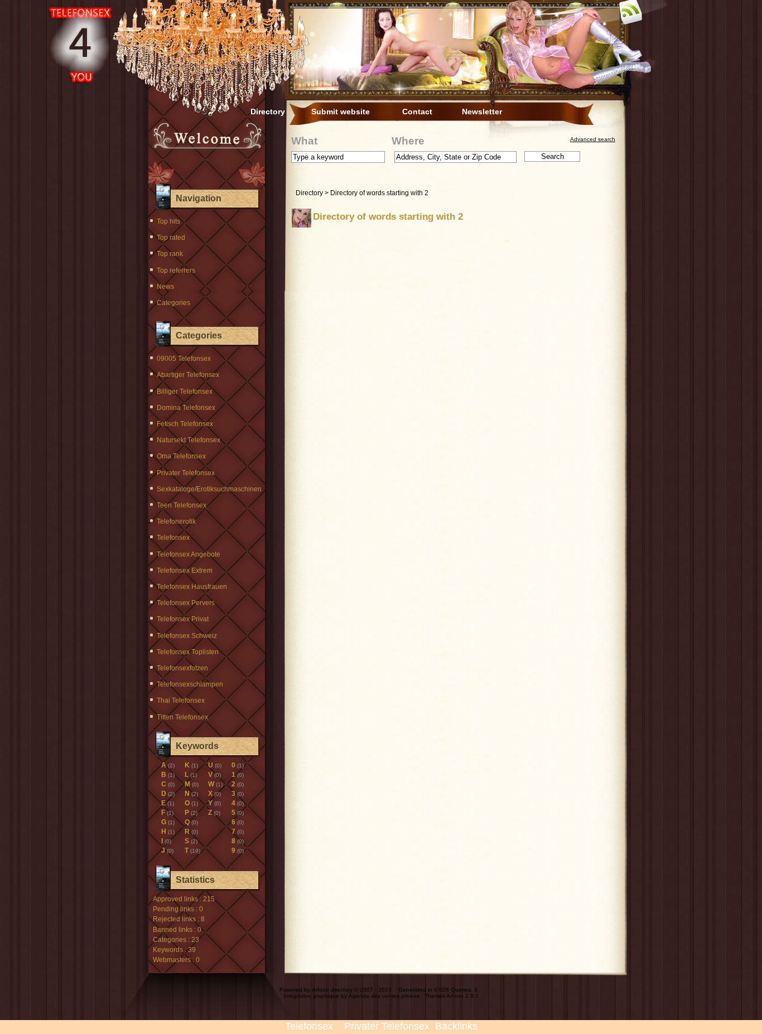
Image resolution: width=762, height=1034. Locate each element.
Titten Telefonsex (182, 717)
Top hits (168, 221)
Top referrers (176, 270)
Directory (267, 111)
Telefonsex (173, 538)
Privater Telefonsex (186, 473)
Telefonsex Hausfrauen (192, 587)
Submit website (340, 111)
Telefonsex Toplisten (188, 652)
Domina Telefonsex (186, 408)
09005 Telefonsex (184, 359)
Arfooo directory (332, 990)
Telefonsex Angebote (188, 554)
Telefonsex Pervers (186, 603)
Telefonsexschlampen (190, 684)
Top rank (170, 254)
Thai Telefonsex (181, 700)
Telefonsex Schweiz (187, 636)
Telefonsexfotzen (182, 668)
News (165, 287)
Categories (173, 303)
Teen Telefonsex (181, 505)
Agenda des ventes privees (384, 996)
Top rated (171, 237)
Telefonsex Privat (183, 619)
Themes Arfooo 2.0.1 (452, 996)
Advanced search (592, 139)
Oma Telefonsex (181, 456)
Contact (417, 111)
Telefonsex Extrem (185, 570)
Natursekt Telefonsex (188, 440)
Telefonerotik (176, 521)
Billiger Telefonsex (185, 391)
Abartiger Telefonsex (188, 375)
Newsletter (482, 111)
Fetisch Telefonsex (185, 424)
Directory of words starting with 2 (379, 193)
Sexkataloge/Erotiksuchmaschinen (209, 489)
